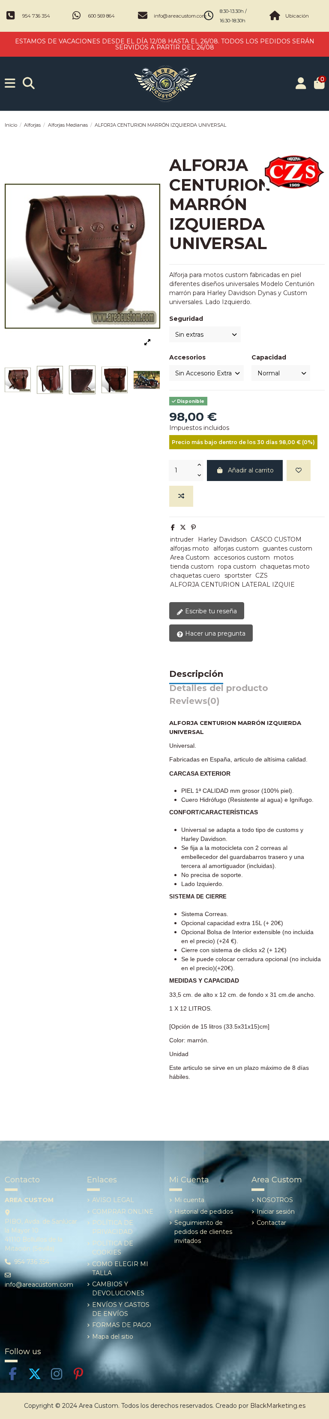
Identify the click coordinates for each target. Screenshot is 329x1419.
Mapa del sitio (112, 1336)
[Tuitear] (183, 527)
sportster (237, 575)
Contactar (271, 1223)
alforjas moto (189, 548)
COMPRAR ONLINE (122, 1211)
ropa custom (237, 566)
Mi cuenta (189, 1200)
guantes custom (287, 548)
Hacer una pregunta (214, 633)
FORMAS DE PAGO (121, 1325)
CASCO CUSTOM (276, 539)
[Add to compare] (181, 496)
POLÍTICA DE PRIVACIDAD (112, 1227)
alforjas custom (236, 548)
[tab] (194, 703)
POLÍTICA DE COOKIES (112, 1247)
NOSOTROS (275, 1200)
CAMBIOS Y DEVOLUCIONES (118, 1288)
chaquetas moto (285, 566)
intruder (182, 539)
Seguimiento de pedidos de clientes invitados (203, 1232)
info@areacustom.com (180, 16)
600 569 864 (101, 16)
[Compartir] (173, 527)
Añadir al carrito (251, 470)
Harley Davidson (222, 539)
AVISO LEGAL (113, 1200)
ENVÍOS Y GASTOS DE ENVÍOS (121, 1309)
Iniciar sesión (276, 1211)
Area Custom (189, 557)
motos (283, 557)
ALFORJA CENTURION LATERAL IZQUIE (232, 584)
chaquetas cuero (195, 575)
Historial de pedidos (203, 1211)
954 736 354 (36, 16)
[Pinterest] (193, 527)
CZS (261, 575)
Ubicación (297, 16)
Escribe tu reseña (210, 611)
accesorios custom (242, 557)
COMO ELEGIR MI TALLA (120, 1268)
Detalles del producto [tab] (218, 688)
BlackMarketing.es (277, 1406)
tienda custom (192, 566)
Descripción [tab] (196, 674)
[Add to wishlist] (299, 470)
